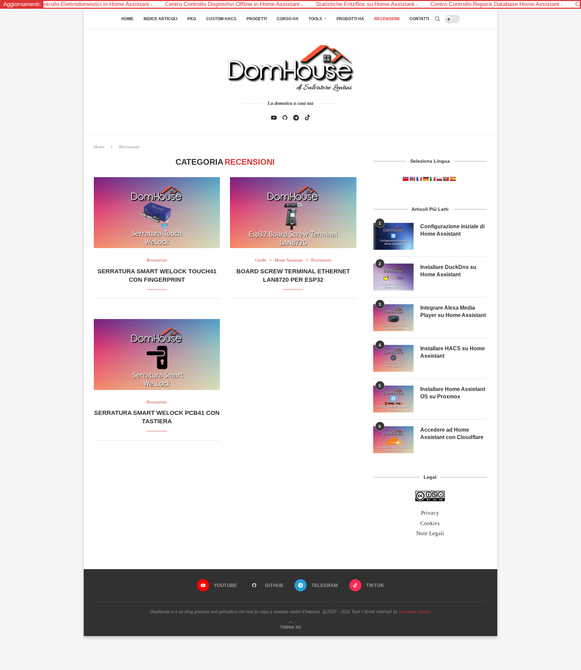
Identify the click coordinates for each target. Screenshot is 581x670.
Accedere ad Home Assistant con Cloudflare (451, 433)
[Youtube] (274, 117)
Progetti (256, 18)
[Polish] (439, 179)
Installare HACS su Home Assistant (452, 352)
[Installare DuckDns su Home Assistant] (393, 277)
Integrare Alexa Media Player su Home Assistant (453, 311)
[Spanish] (453, 179)
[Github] (284, 117)
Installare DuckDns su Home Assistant (448, 270)
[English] (412, 179)
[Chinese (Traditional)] (405, 179)
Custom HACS (221, 18)
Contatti (419, 18)
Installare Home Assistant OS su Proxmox (452, 392)
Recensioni (386, 18)
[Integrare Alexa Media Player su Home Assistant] (393, 317)
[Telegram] (296, 117)
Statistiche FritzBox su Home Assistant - (341, 4)
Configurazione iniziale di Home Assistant (452, 230)
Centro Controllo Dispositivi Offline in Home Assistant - (208, 4)
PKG (191, 18)
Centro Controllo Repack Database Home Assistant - (470, 4)
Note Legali (430, 533)
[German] (426, 179)
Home (127, 18)
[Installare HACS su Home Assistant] (393, 358)
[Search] (437, 19)
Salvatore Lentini (415, 611)
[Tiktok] (307, 117)
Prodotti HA (350, 18)
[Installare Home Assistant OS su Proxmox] (393, 399)
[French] (419, 179)
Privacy (430, 513)
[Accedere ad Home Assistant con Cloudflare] (393, 439)
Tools (315, 18)
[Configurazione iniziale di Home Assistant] (393, 236)
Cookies (430, 523)
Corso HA (288, 18)
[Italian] (432, 179)
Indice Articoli (160, 18)
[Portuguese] (446, 179)
